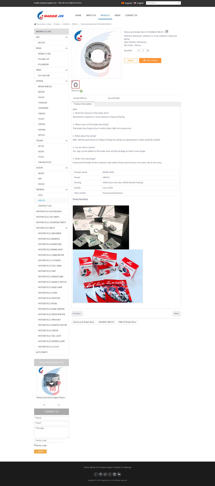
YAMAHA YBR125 (106, 322)
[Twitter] (110, 474)
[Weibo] (105, 474)
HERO (38, 70)
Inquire (131, 61)
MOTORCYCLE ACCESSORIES (49, 211)
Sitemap (127, 467)
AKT (38, 37)
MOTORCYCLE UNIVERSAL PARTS (51, 222)
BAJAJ (38, 48)
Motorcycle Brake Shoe (83, 322)
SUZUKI (39, 168)
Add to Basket (152, 61)
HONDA (39, 81)
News (110, 467)
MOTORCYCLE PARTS (45, 228)
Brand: (111, 98)
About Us (94, 467)
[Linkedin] (114, 474)
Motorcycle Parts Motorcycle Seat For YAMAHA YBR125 (51, 398)
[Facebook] (101, 474)
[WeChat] (119, 474)
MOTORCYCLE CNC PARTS (47, 217)
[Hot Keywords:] (179, 3)
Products (103, 467)
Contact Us (118, 467)
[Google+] (96, 474)
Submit (40, 451)
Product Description (83, 104)
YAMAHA (40, 189)
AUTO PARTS (41, 352)
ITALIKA (39, 141)
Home (86, 467)
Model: (76, 98)
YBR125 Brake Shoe (127, 322)
